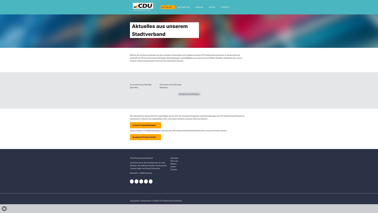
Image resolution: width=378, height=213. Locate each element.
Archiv (173, 166)
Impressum (135, 201)
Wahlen (173, 164)
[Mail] (153, 181)
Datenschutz (146, 201)
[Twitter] (137, 181)
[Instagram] (142, 181)
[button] (4, 208)
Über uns (174, 161)
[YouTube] (148, 181)
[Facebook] (132, 181)
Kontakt (173, 169)
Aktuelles (174, 158)
